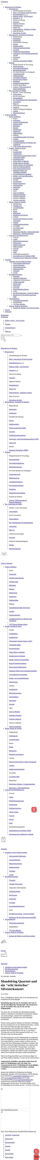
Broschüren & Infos (19, 33)
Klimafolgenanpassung (20, 241)
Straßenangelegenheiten (21, 224)
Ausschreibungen (18, 265)
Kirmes (15, 44)
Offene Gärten (17, 247)
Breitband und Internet (20, 215)
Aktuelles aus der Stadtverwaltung (20, 261)
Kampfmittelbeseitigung (21, 289)
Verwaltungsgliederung (20, 68)
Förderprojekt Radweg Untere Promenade (22, 762)
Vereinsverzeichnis (19, 200)
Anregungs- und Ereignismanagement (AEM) (24, 439)
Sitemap (7, 1146)
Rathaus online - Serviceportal (23, 16)
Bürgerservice (13, 9)
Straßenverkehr (18, 46)
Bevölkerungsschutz (15, 274)
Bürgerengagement (19, 183)
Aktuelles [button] (8, 260)
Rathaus (11, 63)
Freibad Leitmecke (19, 196)
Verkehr (15, 222)
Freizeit (7, 310)
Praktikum (16, 81)
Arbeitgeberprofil (18, 74)
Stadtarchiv (16, 131)
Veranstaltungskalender (20, 300)
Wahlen (15, 111)
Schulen (15, 139)
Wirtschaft (8, 312)
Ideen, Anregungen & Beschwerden (24, 13)
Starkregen (16, 286)
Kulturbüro (16, 120)
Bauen (15, 211)
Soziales (15, 189)
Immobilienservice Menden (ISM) (24, 256)
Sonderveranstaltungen (20, 122)
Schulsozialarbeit (18, 141)
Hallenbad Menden (19, 195)
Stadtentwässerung (19, 245)
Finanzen (16, 22)
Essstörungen (17, 178)
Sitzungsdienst (17, 98)
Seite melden (9, 1157)
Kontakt (7, 324)
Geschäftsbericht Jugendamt (22, 174)
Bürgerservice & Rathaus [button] (13, 7)
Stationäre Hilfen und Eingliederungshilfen (20, 171)
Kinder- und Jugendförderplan (23, 176)
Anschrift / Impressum (12, 1135)
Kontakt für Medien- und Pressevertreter (26, 308)
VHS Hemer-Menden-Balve (22, 146)
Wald (15, 252)
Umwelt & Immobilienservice (18, 235)
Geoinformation (18, 208)
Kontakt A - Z (17, 18)
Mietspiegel (17, 213)
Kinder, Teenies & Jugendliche (23, 165)
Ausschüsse (17, 102)
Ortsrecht (16, 107)
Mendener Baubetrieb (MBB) (22, 61)
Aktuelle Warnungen (20, 278)
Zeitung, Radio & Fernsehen (18, 306)
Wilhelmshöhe (17, 133)
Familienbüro (17, 152)
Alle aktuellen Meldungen (21, 263)
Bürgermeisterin (18, 66)
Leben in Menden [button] (10, 115)
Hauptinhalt (4, 315)
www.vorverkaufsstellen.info (23, 1080)
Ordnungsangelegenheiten (21, 48)
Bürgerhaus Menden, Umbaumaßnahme (26, 232)
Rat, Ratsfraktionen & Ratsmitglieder (25, 100)
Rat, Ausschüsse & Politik (17, 91)
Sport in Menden (18, 193)
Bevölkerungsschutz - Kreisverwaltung (25, 293)
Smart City (16, 27)
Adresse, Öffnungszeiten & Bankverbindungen (22, 88)
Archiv (15, 273)
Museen (15, 128)
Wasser (15, 250)
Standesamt (17, 40)
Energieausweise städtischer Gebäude (25, 258)
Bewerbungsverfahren (20, 79)
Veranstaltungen (14, 299)
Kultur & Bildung (15, 117)
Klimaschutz (17, 243)
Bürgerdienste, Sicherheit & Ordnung (21, 35)
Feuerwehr (16, 57)
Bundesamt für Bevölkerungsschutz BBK (22, 917)
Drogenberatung (18, 159)
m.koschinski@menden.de (21, 1076)
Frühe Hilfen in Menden (21, 161)
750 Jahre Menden (19, 304)
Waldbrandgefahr (18, 282)
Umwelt (15, 248)
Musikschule (17, 130)
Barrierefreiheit (10, 1142)
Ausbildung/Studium (20, 78)
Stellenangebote (18, 76)
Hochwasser (17, 284)
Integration (16, 187)
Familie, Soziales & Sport (17, 148)
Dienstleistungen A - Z (20, 14)
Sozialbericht (17, 182)
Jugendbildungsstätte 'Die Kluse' (23, 137)
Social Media (9, 1154)
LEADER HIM (18, 228)
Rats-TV (16, 104)
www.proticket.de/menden (13, 1078)
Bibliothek (16, 126)
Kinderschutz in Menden (21, 163)
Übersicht (16, 276)
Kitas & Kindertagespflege (21, 167)
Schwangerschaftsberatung (21, 169)
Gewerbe (16, 50)
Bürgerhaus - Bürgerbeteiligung (23, 234)
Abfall (15, 239)
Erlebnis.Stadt (17, 124)
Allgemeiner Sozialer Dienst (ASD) (24, 156)
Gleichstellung (17, 185)
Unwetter (16, 287)
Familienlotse (17, 154)
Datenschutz (9, 1139)
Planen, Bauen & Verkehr (17, 202)
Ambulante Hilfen (19, 157)
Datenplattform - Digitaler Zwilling (24, 29)
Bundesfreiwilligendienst (21, 83)
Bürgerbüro (17, 39)
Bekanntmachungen (19, 70)
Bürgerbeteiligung (19, 113)
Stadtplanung (17, 206)
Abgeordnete (17, 94)
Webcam (8, 331)
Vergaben (16, 271)
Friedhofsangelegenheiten (21, 52)
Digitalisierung (18, 26)
